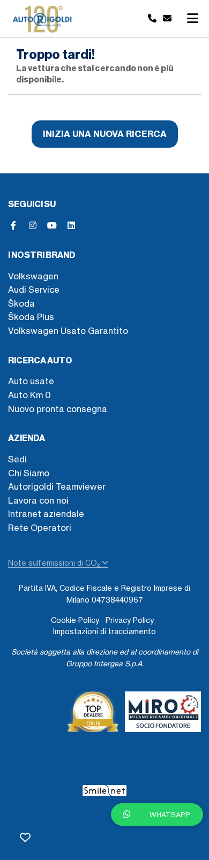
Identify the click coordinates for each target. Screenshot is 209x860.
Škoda (21, 303)
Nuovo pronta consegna (57, 409)
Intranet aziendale (46, 513)
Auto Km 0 (29, 395)
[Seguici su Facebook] (13, 225)
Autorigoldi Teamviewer (57, 486)
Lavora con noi (38, 500)
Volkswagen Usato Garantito (68, 330)
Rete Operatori (39, 527)
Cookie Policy (75, 620)
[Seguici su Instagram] (32, 225)
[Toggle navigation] (192, 18)
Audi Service (33, 289)
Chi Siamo (28, 473)
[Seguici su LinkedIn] (71, 225)
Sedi (17, 459)
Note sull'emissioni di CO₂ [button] (55, 563)
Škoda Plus (31, 316)
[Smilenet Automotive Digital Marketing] (105, 789)
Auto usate (31, 381)
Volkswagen (33, 276)
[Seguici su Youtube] (52, 225)
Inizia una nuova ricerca (105, 133)
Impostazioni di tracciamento (104, 631)
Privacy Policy (130, 620)
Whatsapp (169, 814)
